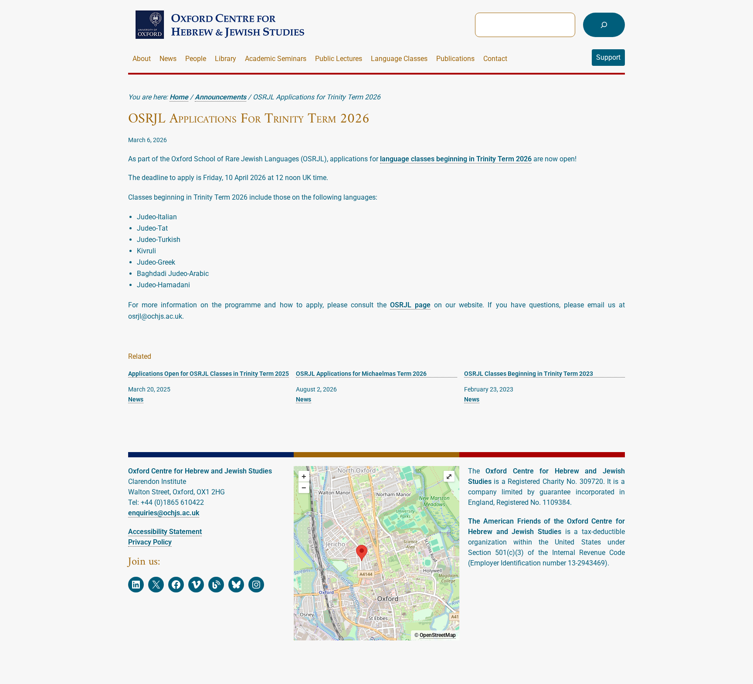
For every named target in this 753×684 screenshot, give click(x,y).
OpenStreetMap (438, 635)
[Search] (604, 25)
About (141, 58)
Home (179, 97)
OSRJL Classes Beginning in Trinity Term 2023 (528, 373)
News (167, 58)
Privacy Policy (150, 542)
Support (608, 57)
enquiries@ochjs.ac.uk (163, 513)
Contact (495, 58)
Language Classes (399, 58)
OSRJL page (410, 305)
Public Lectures (338, 58)
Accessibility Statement (165, 531)
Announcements (220, 97)
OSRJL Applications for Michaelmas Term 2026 (361, 373)
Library (225, 58)
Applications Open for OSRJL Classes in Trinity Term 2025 (208, 373)
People (195, 58)
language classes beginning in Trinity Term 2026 (456, 159)
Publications (455, 58)
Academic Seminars (275, 58)
